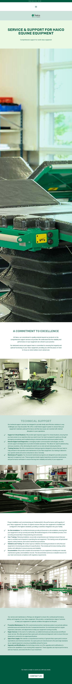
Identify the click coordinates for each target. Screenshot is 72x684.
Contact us (36, 676)
